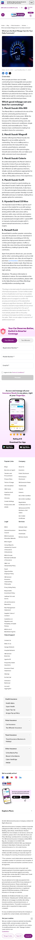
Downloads (22, 533)
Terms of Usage (9, 482)
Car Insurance (10, 724)
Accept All (28, 936)
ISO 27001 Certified (25, 496)
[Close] (31, 918)
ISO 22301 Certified (25, 499)
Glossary (7, 498)
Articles (24, 25)
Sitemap (6, 674)
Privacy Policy (8, 479)
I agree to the (14, 372)
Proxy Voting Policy (10, 587)
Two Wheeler (25, 340)
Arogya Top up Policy (13, 713)
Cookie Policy (5, 931)
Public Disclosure (24, 473)
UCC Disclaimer (9, 486)
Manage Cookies (8, 936)
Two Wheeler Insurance (14, 728)
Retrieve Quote (23, 537)
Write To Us (7, 644)
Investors (21, 470)
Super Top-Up (10, 710)
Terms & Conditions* (18, 372)
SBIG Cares (7, 489)
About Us (21, 467)
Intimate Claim (23, 527)
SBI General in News (25, 482)
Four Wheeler (9, 340)
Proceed (17, 377)
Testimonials (22, 486)
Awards (21, 489)
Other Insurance (11, 749)
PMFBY (8, 763)
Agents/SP (7, 659)
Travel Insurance (11, 735)
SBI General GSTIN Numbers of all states (24, 510)
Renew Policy (22, 530)
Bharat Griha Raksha (13, 756)
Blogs (6, 467)
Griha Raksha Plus (12, 753)
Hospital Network (9, 650)
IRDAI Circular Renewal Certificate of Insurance (10, 558)
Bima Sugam (8, 541)
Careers (21, 492)
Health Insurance (11, 699)
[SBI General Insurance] (17, 14)
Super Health (10, 706)
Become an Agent (9, 470)
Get (31, 2)
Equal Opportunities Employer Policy (9, 571)
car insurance (13, 261)
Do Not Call (7, 677)
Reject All (18, 936)
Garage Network (9, 647)
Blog (8, 25)
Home (2, 25)
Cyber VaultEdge (11, 759)
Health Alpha (10, 703)
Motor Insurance (15, 25)
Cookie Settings (9, 501)
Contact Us (7, 640)
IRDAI (6, 527)
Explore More (8, 811)
